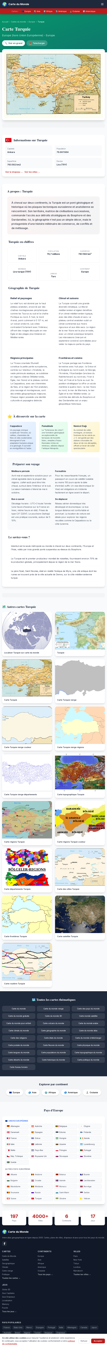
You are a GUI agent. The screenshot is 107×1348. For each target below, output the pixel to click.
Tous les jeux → (9, 1311)
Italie (61, 1327)
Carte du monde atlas (88, 1030)
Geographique (8, 1263)
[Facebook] (4, 1243)
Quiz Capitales (8, 1293)
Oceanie (41, 1271)
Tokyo (76, 1263)
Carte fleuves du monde (53, 1045)
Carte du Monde (9, 1256)
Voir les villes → (32, 172)
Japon (94, 1327)
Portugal (51, 1327)
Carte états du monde (53, 1038)
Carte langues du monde (18, 1052)
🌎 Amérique (61, 11)
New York (77, 1260)
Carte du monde (19, 1009)
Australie (7, 1333)
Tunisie (37, 1333)
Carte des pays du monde (88, 1009)
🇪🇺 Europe (26, 11)
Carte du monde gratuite (18, 1016)
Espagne (40, 1327)
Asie (39, 1260)
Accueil (5, 22)
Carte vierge (7, 1271)
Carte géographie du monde (53, 1030)
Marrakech (78, 1271)
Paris (75, 1256)
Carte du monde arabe (88, 1023)
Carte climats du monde (19, 1030)
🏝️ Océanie (75, 11)
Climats (5, 1267)
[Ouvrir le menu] (102, 4)
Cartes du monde (18, 22)
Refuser (84, 1341)
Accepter (98, 1341)
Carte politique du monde (88, 1060)
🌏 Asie (37, 11)
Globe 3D (6, 1289)
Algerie (27, 1333)
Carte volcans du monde (53, 1023)
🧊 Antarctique (89, 11)
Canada (84, 1327)
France (7, 1327)
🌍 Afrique (47, 11)
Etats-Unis (18, 1327)
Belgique (48, 1333)
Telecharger (37, 43)
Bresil (17, 1333)
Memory (5, 1304)
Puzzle (5, 1308)
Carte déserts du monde (18, 1060)
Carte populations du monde (53, 1052)
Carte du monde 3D (53, 1016)
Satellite (5, 1260)
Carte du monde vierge (53, 1009)
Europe (32, 22)
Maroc (29, 1327)
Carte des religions (19, 1038)
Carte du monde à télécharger (88, 1038)
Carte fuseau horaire (19, 1067)
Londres (77, 1267)
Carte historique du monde (53, 1060)
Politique (6, 1274)
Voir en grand (13, 43)
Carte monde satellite (88, 1016)
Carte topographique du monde (88, 1052)
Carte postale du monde (18, 1045)
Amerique (42, 1267)
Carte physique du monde (88, 1045)
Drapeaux (61, 1333)
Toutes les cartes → (11, 1278)
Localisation (7, 1300)
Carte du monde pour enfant (18, 1023)
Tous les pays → (45, 1274)
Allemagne (71, 1327)
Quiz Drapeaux (8, 1297)
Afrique (41, 1263)
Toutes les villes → (82, 1274)
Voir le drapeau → (14, 172)
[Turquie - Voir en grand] (53, 84)
